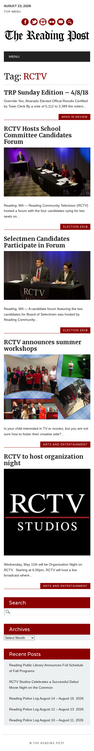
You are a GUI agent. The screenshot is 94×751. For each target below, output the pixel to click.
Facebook (25, 21)
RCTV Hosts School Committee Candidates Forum (38, 135)
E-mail (61, 22)
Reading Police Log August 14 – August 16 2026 (46, 698)
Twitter (34, 21)
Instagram (43, 21)
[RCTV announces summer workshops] (47, 418)
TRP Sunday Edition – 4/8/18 (46, 92)
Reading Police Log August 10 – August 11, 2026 (46, 720)
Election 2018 (75, 226)
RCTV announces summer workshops (42, 345)
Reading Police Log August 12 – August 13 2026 (46, 709)
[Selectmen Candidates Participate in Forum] (47, 299)
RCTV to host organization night (43, 460)
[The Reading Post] (47, 40)
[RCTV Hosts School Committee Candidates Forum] (47, 195)
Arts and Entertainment (65, 444)
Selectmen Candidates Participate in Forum (37, 242)
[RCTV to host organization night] (47, 554)
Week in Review (74, 117)
